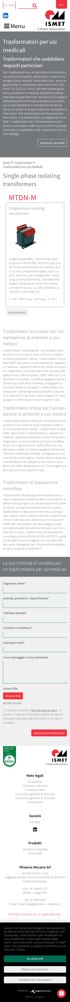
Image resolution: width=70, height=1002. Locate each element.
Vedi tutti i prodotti (52, 143)
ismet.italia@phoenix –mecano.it (39, 904)
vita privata (40, 997)
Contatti (9, 5)
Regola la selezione (35, 969)
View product (16, 312)
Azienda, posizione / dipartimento (26, 598)
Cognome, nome (14, 583)
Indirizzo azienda (15, 613)
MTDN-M (22, 197)
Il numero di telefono (17, 628)
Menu (17, 26)
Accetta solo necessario (35, 980)
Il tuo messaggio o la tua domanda (25, 657)
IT (60, 5)
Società (35, 815)
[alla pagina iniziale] (51, 20)
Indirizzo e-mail (14, 643)
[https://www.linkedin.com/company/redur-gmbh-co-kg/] (35, 829)
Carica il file (10, 688)
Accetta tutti (35, 958)
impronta (29, 997)
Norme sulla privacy (44, 710)
